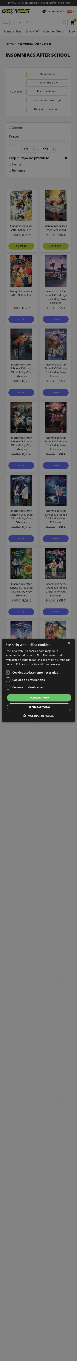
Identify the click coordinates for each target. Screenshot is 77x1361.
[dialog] (38, 680)
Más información (50, 664)
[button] (38, 715)
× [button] (69, 643)
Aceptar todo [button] (39, 697)
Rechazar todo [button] (39, 707)
